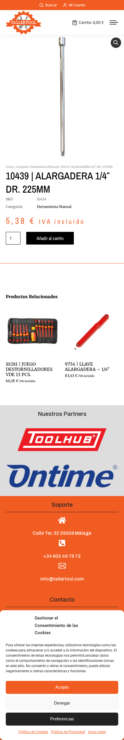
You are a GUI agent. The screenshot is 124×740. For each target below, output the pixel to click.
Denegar (62, 702)
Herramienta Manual (44, 167)
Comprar (22, 167)
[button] (116, 42)
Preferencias (62, 718)
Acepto (62, 687)
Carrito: (91, 22)
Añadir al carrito (50, 238)
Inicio (10, 167)
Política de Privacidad (68, 732)
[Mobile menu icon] (114, 22)
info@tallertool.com (62, 578)
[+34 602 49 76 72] (62, 542)
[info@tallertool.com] (62, 566)
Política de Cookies (33, 732)
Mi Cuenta (77, 5)
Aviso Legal (97, 732)
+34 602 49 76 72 (62, 556)
